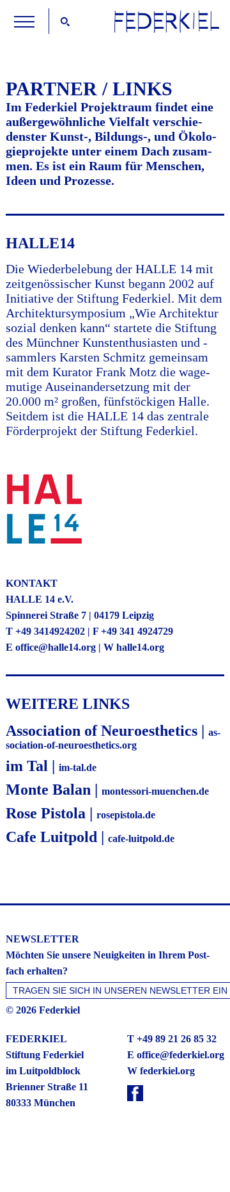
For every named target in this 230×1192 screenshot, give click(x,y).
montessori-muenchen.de (155, 791)
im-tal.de (77, 767)
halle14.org (140, 647)
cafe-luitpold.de (141, 838)
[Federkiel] (166, 29)
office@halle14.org (55, 647)
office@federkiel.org (180, 1054)
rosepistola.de (125, 814)
